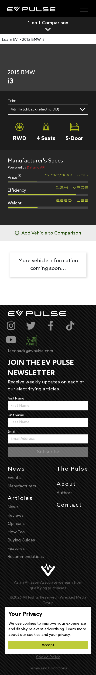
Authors (64, 493)
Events (14, 477)
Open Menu (84, 8)
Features (16, 548)
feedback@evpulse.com (30, 351)
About (66, 484)
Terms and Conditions (48, 668)
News (16, 469)
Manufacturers (22, 486)
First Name (16, 399)
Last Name (16, 415)
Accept (48, 645)
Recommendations (26, 556)
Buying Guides (21, 540)
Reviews (16, 515)
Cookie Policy (48, 657)
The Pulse (72, 469)
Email (11, 432)
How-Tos (16, 532)
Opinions (16, 523)
